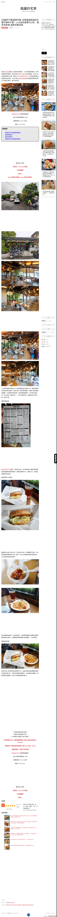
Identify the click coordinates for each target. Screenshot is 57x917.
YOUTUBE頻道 (22, 166)
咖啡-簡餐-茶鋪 (4, 27)
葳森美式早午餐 (26, 76)
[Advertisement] (20, 40)
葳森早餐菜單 (8, 134)
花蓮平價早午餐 (9, 904)
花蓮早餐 (6, 72)
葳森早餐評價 (8, 137)
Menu (4, 2)
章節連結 (5, 129)
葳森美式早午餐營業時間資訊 (13, 132)
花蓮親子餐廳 (22, 78)
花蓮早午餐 (20, 74)
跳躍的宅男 (28, 8)
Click (55, 458)
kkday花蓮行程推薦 (26, 177)
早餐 (14, 902)
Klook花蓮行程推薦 (13, 177)
